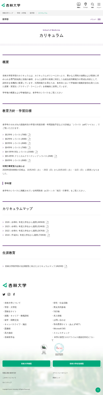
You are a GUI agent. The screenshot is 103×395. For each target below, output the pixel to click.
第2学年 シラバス (16, 139)
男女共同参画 (60, 307)
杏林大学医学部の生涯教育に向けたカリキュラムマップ (34, 266)
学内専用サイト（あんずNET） (68, 324)
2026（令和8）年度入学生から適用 (25, 222)
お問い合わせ (60, 320)
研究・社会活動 (61, 303)
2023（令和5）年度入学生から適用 (25, 226)
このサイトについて (9, 378)
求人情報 (58, 316)
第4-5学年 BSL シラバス (19, 152)
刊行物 (57, 311)
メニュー (93, 19)
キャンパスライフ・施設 (16, 324)
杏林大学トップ (8, 13)
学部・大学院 (21, 13)
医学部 (6, 19)
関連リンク (56, 378)
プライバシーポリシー (60, 373)
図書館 (8, 329)
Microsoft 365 (59, 329)
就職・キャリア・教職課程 (17, 316)
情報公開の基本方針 (9, 373)
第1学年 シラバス (16, 135)
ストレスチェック (62, 333)
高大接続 (9, 333)
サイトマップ (7, 382)
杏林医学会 (10, 337)
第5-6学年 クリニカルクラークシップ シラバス (29, 156)
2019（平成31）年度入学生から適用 (25, 235)
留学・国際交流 (12, 320)
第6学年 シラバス (16, 160)
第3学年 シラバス (16, 143)
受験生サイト (11, 311)
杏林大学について (13, 303)
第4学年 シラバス (16, 147)
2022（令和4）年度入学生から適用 (25, 231)
